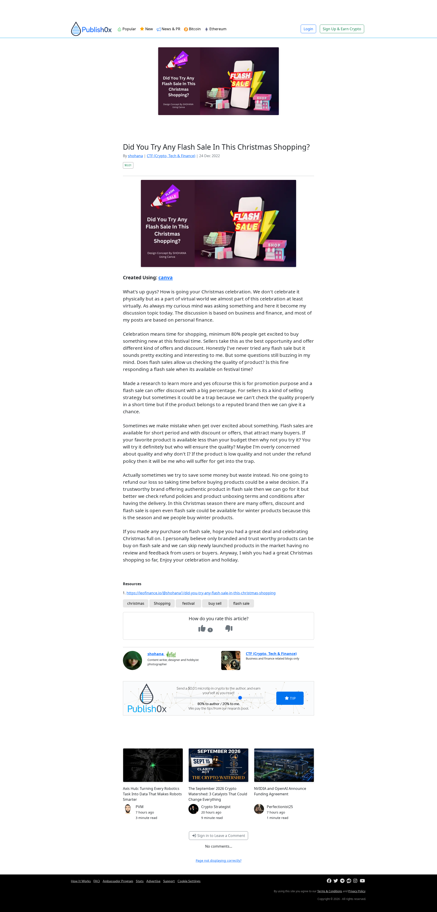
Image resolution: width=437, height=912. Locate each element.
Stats (140, 881)
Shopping (162, 603)
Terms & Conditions (329, 891)
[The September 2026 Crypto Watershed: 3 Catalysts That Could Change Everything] (218, 765)
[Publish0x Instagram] (356, 881)
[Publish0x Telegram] (343, 881)
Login (308, 28)
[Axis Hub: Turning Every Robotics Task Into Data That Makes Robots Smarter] (153, 765)
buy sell (214, 603)
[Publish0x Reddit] (349, 881)
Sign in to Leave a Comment (220, 835)
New (148, 28)
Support (169, 881)
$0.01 (128, 165)
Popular (129, 28)
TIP (292, 698)
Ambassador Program (118, 881)
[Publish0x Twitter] (336, 881)
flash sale (241, 603)
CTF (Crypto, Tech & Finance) (171, 155)
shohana (135, 155)
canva (165, 277)
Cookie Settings (189, 881)
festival (188, 603)
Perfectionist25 (280, 806)
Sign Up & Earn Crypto (342, 28)
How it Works (81, 881)
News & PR (171, 28)
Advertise (153, 881)
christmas (135, 603)
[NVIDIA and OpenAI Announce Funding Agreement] (284, 765)
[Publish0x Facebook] (329, 881)
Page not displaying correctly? (218, 860)
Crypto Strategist (216, 806)
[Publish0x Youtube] (362, 881)
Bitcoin (195, 28)
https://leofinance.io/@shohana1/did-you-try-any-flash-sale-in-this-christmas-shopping (201, 592)
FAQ (97, 881)
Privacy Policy (356, 891)
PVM (140, 806)
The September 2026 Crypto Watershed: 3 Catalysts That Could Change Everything (217, 794)
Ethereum (217, 28)
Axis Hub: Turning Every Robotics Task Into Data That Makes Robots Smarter (152, 794)
